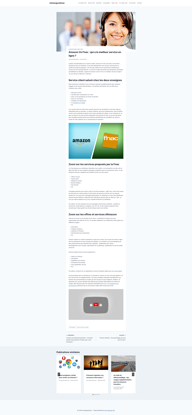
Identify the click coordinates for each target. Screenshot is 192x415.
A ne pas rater (72, 49)
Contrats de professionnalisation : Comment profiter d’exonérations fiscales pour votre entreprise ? (79, 339)
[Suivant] (133, 374)
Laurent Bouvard (74, 59)
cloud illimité (118, 271)
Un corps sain (123, 3)
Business (99, 3)
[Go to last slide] (59, 374)
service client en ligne (82, 327)
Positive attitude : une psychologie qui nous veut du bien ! (113, 338)
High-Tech (114, 3)
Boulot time (91, 3)
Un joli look (132, 3)
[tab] (94, 394)
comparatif (72, 327)
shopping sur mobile (79, 103)
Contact (139, 3)
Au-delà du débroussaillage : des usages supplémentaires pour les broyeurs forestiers (122, 379)
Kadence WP (111, 410)
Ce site (111, 115)
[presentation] (68, 364)
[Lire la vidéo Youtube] (96, 304)
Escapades (106, 3)
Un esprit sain (82, 3)
